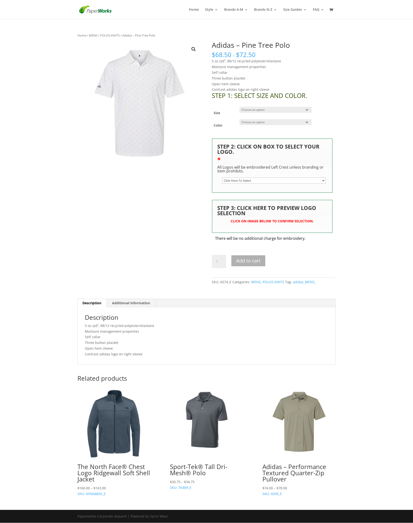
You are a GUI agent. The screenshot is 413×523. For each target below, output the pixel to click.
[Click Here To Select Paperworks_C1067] (274, 180)
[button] (193, 49)
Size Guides (292, 10)
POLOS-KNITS (110, 35)
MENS (93, 35)
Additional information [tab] (131, 303)
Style (209, 10)
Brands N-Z (263, 10)
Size (217, 113)
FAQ (316, 10)
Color (218, 125)
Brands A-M (233, 10)
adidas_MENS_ (304, 282)
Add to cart (248, 260)
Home (194, 10)
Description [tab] (91, 303)
